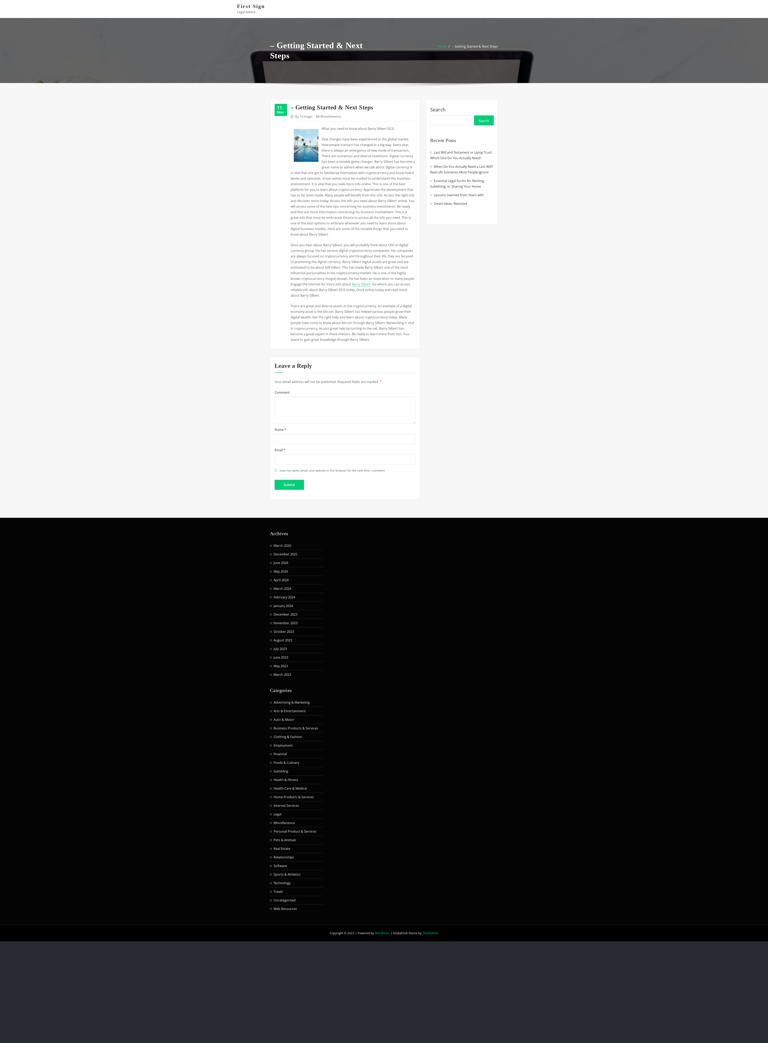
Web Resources (285, 909)
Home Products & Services (294, 797)
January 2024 (283, 606)
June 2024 (281, 563)
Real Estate (282, 848)
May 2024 (281, 571)
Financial (280, 754)
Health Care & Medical (290, 788)
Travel (278, 891)
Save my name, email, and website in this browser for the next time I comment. (333, 470)
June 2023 (281, 657)
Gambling (281, 771)
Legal (277, 814)
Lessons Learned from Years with (459, 195)
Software (280, 866)
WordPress (382, 933)
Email (280, 450)
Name (280, 429)
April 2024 (281, 580)
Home (442, 46)
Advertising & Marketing (292, 702)
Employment (283, 745)
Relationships (284, 857)
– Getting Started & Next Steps (475, 46)
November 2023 (286, 623)
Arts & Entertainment (290, 711)
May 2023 (281, 666)
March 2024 (282, 588)
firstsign (303, 116)
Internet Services (286, 805)
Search (438, 109)
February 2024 (284, 597)
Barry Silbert (361, 284)
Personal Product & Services (295, 831)
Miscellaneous (330, 116)
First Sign (251, 6)
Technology (282, 883)
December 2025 (285, 554)
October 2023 (284, 631)
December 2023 (285, 614)
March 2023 (282, 674)
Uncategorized (285, 900)
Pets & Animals (285, 840)
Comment (282, 392)
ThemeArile (430, 933)
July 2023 (280, 649)
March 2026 (282, 545)
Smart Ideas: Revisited (450, 203)
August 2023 (283, 640)
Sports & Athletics (287, 874)
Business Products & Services (296, 728)
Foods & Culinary (286, 762)
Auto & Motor (284, 719)
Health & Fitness (286, 780)
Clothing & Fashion (288, 737)
